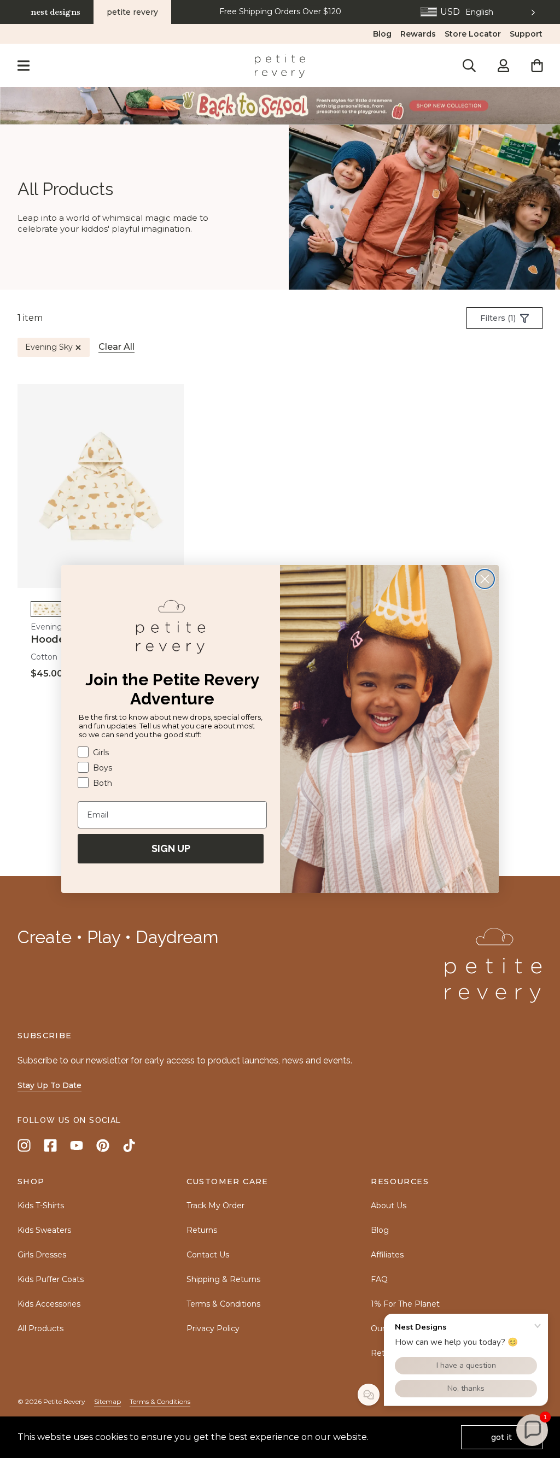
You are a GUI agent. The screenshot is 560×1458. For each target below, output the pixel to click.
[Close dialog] (484, 579)
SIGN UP (170, 848)
